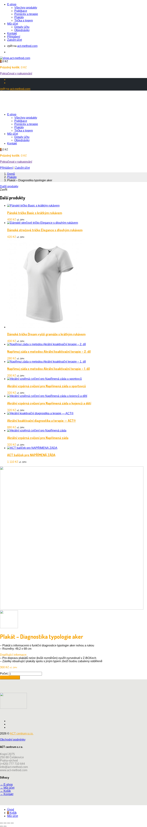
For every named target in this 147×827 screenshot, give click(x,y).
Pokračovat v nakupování (16, 73)
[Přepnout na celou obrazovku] (5, 823)
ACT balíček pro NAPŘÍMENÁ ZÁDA (31, 455)
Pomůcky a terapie (26, 14)
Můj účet (12, 23)
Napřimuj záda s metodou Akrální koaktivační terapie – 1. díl (48, 369)
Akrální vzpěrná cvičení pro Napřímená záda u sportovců (46, 386)
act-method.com (27, 45)
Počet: (4, 673)
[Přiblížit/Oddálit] (1, 823)
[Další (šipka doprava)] (5, 826)
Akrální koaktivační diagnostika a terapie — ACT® (41, 420)
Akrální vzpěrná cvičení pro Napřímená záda (37, 438)
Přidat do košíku (9, 677)
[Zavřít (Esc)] (12, 823)
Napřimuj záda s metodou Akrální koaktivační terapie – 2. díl (49, 351)
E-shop (11, 4)
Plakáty (19, 17)
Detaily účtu (21, 26)
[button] (1, 61)
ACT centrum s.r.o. (21, 733)
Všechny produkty (25, 7)
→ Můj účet (7, 787)
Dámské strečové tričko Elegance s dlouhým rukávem (44, 230)
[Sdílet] (8, 823)
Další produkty (9, 186)
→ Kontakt (6, 794)
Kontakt (12, 33)
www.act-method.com (13, 770)
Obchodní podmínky (12, 739)
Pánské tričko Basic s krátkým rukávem (34, 213)
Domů (11, 173)
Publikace (20, 10)
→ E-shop (6, 784)
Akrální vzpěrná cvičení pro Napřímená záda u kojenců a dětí (49, 403)
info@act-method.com (14, 766)
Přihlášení (13, 36)
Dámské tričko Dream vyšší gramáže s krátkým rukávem (46, 334)
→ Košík (5, 790)
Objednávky (22, 30)
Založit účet (14, 39)
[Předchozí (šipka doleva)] (1, 826)
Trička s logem (23, 20)
